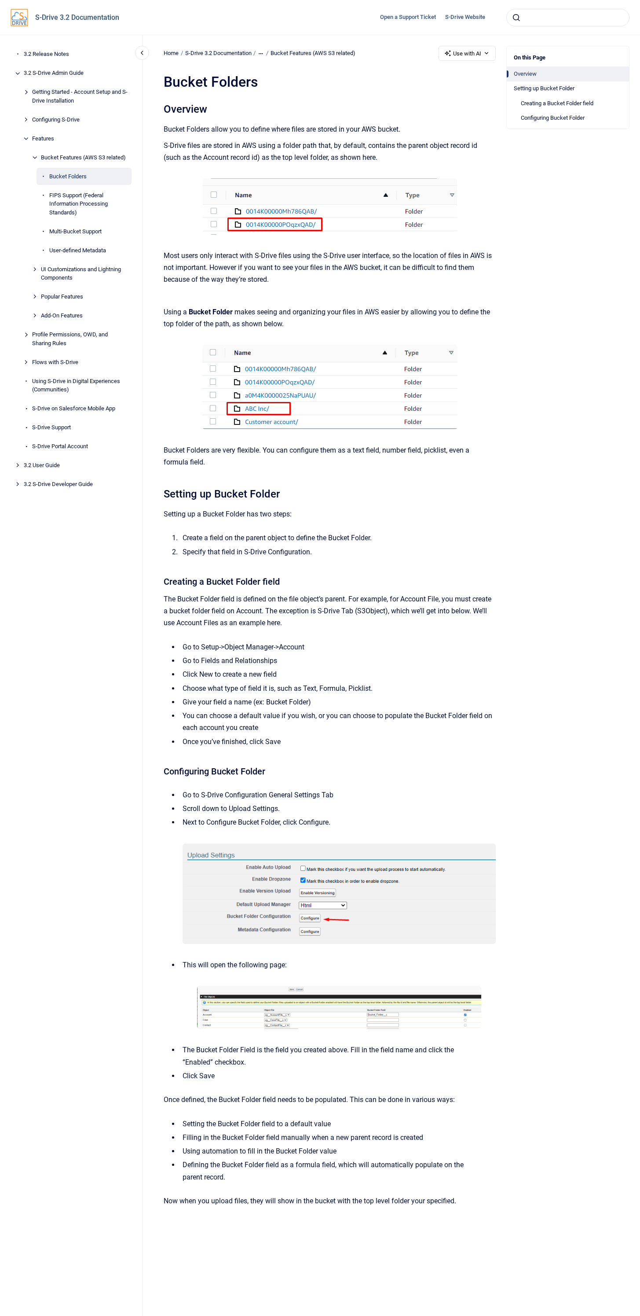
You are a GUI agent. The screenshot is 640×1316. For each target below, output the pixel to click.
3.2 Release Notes (46, 54)
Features (43, 138)
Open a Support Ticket (408, 17)
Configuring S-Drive (56, 119)
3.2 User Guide (42, 465)
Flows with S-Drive (55, 362)
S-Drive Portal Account (60, 446)
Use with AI (467, 53)
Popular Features (62, 297)
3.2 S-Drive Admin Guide (54, 73)
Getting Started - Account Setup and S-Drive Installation (80, 96)
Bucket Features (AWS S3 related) (83, 157)
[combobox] (568, 17)
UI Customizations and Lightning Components (81, 273)
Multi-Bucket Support (75, 231)
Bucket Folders (68, 176)
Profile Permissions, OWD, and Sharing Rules (70, 339)
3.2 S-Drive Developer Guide (58, 484)
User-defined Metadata (77, 250)
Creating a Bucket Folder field (557, 103)
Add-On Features (62, 316)
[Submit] (516, 18)
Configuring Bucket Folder (553, 117)
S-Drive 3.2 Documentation (77, 17)
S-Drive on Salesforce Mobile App (73, 408)
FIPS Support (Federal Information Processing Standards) (78, 204)
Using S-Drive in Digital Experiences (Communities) (76, 385)
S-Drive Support (51, 427)
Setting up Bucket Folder (544, 88)
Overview (525, 73)
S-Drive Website (465, 17)
